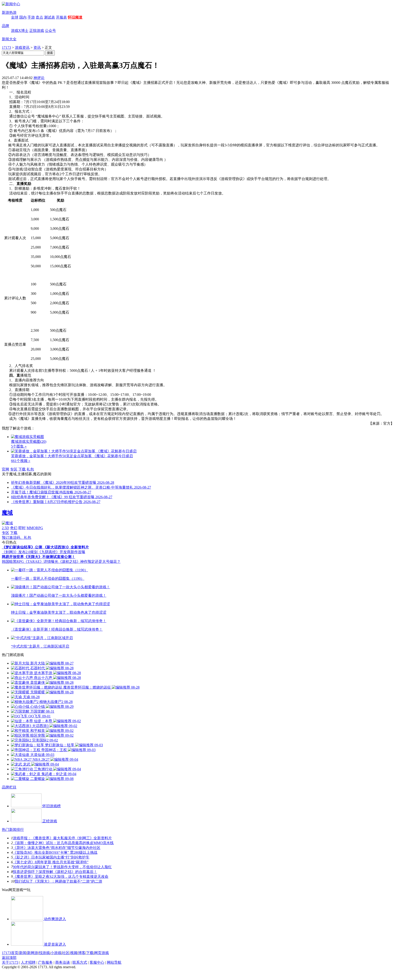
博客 (81, 953)
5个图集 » (19, 446)
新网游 (32, 953)
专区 (13, 469)
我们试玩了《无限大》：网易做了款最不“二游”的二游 (58, 881)
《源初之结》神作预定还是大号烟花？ (89, 561)
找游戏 (44, 953)
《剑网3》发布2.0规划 (20, 552)
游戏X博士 (19, 31)
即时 (22, 528)
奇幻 (13, 528)
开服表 (61, 17)
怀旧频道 (75, 17)
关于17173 (10, 962)
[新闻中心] (11, 4)
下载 (22, 469)
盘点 (39, 17)
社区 (65, 953)
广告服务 (45, 962)
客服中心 (97, 962)
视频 (73, 953)
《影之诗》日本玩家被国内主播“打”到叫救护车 (51, 857)
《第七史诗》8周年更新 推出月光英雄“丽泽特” (50, 862)
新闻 (22, 953)
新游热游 (9, 12)
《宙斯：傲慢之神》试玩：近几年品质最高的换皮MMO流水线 (63, 843)
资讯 (37, 47)
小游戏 (55, 953)
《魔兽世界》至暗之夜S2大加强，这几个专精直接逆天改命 (60, 876)
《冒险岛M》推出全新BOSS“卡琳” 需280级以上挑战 (55, 852)
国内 (23, 17)
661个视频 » (20, 461)
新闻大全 (9, 39)
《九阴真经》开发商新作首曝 (61, 552)
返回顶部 (9, 958)
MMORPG (35, 528)
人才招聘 (28, 962)
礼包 (30, 469)
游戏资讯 (22, 47)
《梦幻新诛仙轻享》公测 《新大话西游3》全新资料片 (45, 547)
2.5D (5, 528)
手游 (31, 17)
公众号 (50, 31)
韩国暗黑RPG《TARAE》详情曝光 (30, 561)
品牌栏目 (9, 787)
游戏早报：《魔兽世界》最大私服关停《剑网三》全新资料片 (62, 838)
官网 (5, 469)
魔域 (7, 513)
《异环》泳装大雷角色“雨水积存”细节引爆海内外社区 (56, 848)
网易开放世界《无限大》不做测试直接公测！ (38, 557)
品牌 (5, 26)
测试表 (49, 17)
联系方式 (79, 962)
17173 (6, 47)
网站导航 (114, 962)
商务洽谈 (62, 962)
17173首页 (10, 953)
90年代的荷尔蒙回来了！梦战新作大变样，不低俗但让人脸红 (62, 867)
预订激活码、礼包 (16, 537)
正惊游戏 (36, 31)
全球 (14, 17)
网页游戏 (101, 953)
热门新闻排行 (13, 830)
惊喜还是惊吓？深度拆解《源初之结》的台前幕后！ (55, 872)
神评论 (38, 78)
